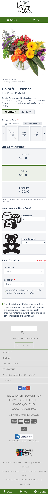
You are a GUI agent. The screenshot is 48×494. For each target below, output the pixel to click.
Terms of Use (24, 484)
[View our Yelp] (28, 389)
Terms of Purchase (31, 480)
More (5, 106)
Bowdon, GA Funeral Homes (17, 462)
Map (25, 491)
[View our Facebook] (20, 389)
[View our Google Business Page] (24, 389)
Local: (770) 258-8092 (24, 408)
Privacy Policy (13, 480)
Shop (13, 20)
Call (8, 491)
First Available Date (32, 123)
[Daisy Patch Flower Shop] (24, 13)
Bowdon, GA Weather (12, 471)
